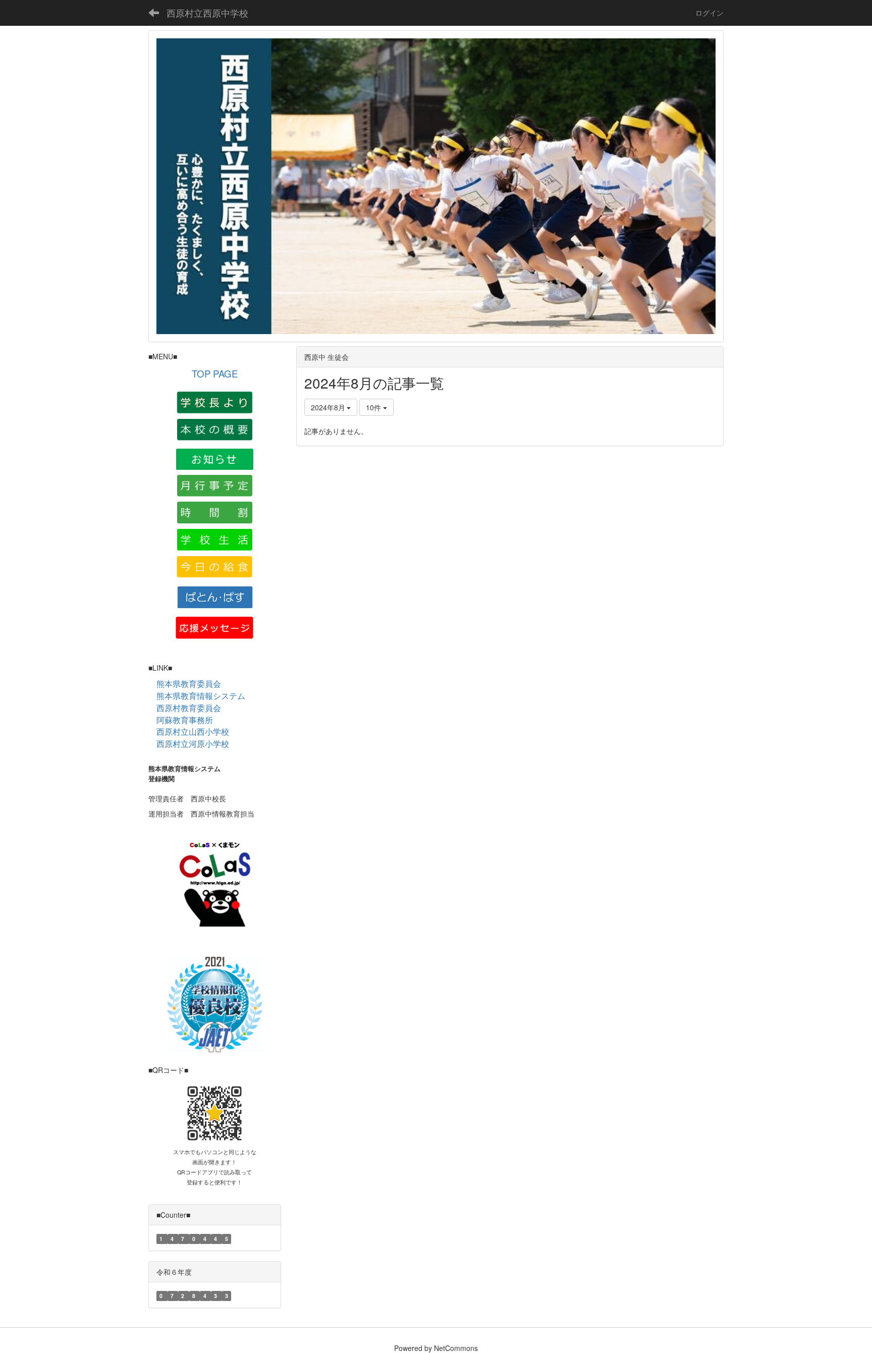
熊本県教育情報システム (200, 695)
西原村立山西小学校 (192, 731)
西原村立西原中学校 (207, 12)
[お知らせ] (214, 458)
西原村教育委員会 (188, 708)
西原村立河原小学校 (192, 743)
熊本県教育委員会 (188, 684)
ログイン (709, 13)
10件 (374, 407)
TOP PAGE (215, 373)
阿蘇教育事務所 (184, 720)
